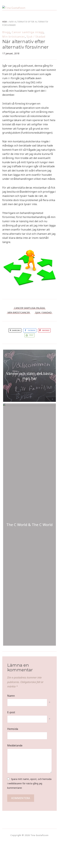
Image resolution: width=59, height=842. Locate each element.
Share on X (16, 330)
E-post (11, 712)
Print (31, 335)
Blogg (6, 32)
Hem (4, 21)
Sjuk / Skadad (36, 36)
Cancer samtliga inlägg (28, 32)
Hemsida (12, 729)
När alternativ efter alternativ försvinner (25, 44)
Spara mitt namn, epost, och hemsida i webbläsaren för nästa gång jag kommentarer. (29, 783)
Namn (11, 695)
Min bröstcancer (13, 36)
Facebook (31, 330)
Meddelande (14, 745)
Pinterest (45, 330)
